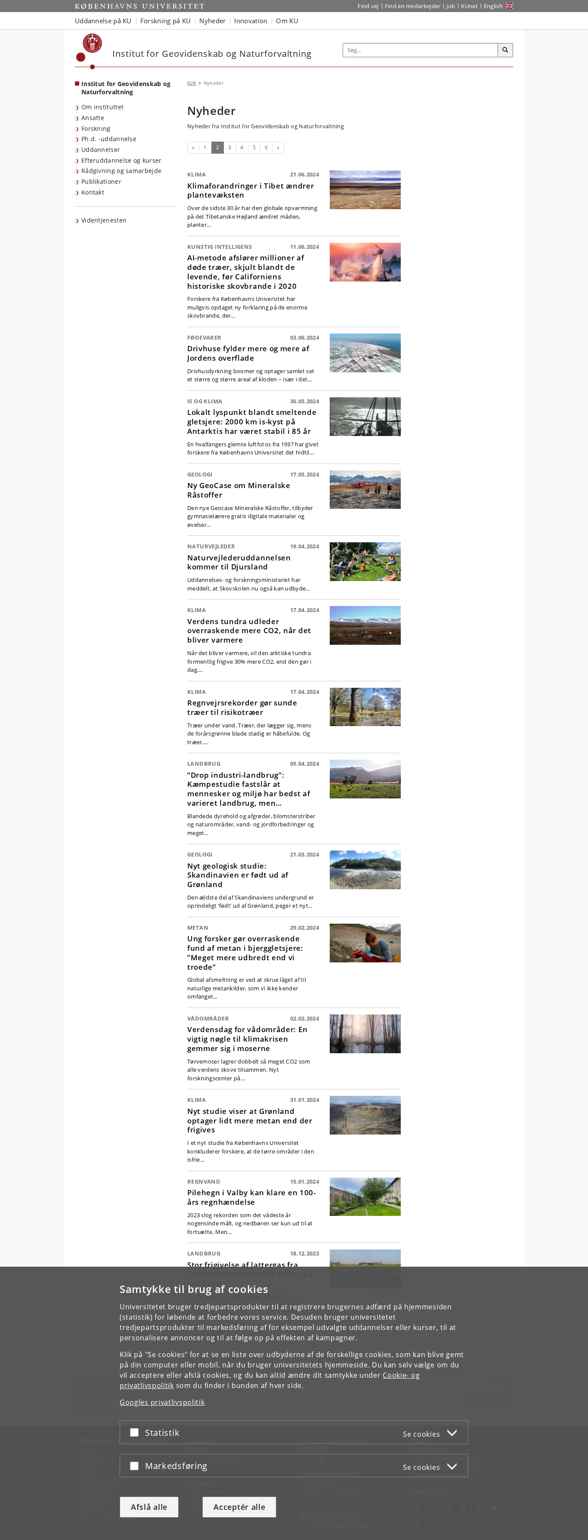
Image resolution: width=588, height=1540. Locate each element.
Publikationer (101, 181)
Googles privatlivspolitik (162, 1402)
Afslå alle (149, 1507)
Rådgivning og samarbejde (121, 171)
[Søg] (505, 50)
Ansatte (92, 118)
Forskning (96, 128)
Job (450, 6)
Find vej (368, 6)
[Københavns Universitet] (89, 51)
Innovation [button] (250, 20)
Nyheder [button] (212, 20)
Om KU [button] (287, 20)
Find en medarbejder (413, 6)
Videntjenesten (104, 220)
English (493, 6)
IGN (191, 83)
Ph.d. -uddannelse (108, 139)
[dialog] (294, 1403)
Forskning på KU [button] (165, 20)
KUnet (469, 6)
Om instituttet (102, 107)
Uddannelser (100, 149)
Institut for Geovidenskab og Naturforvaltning (125, 88)
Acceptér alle (239, 1507)
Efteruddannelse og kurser (121, 160)
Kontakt (92, 192)
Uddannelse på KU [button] (103, 20)
